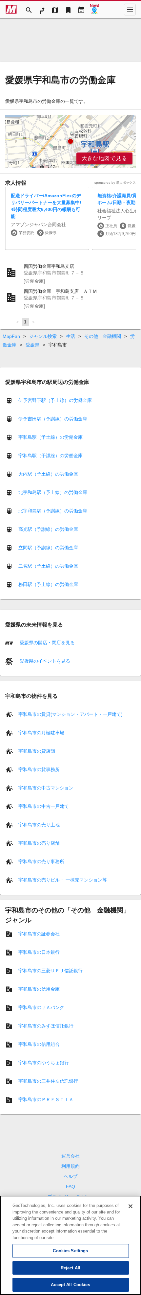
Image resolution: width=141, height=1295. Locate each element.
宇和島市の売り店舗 (39, 842)
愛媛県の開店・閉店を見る (46, 642)
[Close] (130, 1206)
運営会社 (70, 1156)
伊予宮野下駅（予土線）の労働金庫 (55, 400)
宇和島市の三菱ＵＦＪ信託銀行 (50, 970)
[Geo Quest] (94, 9)
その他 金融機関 (102, 336)
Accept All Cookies (70, 1284)
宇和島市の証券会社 (39, 933)
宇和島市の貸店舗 (36, 750)
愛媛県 (32, 344)
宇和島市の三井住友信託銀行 (48, 1080)
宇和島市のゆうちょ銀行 (43, 1062)
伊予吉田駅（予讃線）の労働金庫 (52, 418)
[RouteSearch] (42, 9)
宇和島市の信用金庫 (39, 988)
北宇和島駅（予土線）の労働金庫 (52, 492)
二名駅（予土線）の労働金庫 (48, 566)
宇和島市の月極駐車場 (41, 732)
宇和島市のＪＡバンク (41, 1007)
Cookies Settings (70, 1250)
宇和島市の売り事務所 (41, 861)
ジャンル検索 (43, 336)
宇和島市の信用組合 (39, 1044)
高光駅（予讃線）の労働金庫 (48, 529)
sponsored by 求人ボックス (115, 182)
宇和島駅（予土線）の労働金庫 (50, 437)
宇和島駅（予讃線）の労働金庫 (50, 455)
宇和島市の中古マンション (45, 787)
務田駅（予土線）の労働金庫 (48, 584)
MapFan (11, 336)
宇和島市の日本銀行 (39, 951)
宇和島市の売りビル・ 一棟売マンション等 (62, 879)
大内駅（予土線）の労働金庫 (48, 474)
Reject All (70, 1267)
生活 (70, 336)
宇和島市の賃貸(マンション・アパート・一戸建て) (70, 714)
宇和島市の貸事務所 (39, 769)
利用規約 (70, 1166)
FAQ (70, 1186)
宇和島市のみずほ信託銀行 (45, 1025)
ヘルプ (70, 1176)
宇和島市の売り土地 (39, 824)
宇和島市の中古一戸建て (43, 806)
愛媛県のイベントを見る (44, 661)
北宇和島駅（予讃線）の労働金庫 (52, 510)
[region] (70, 141)
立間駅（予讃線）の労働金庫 (48, 547)
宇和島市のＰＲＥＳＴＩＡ (45, 1099)
